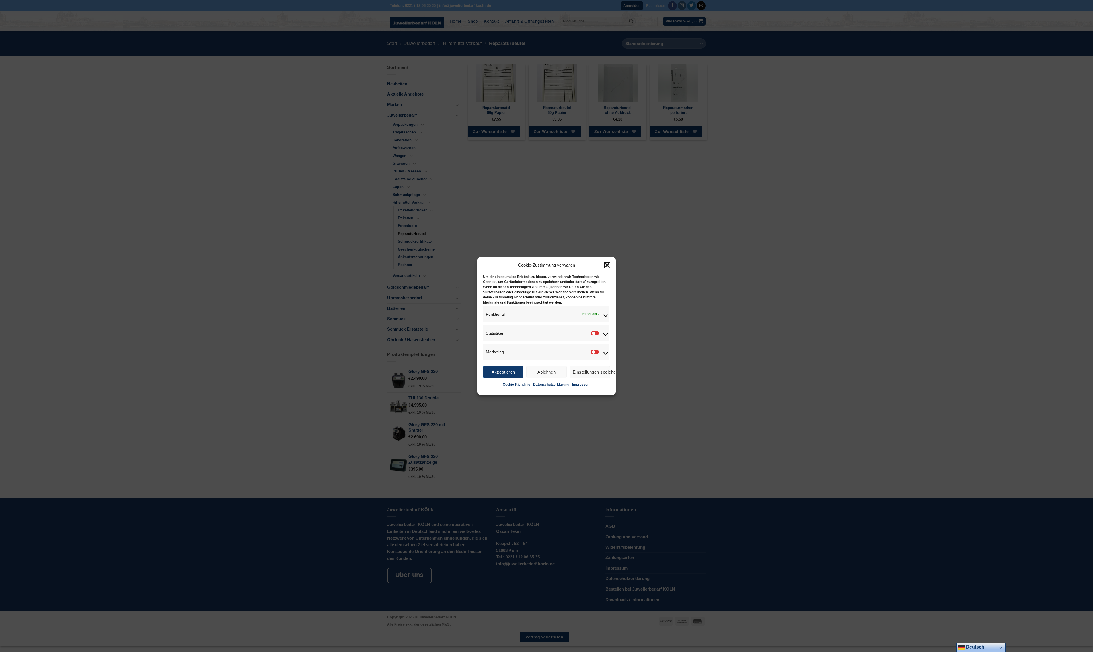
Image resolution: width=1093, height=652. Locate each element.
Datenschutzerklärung (551, 385)
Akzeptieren (503, 371)
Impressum (581, 385)
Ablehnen (546, 371)
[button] (607, 265)
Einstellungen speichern (591, 371)
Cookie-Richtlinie (516, 385)
